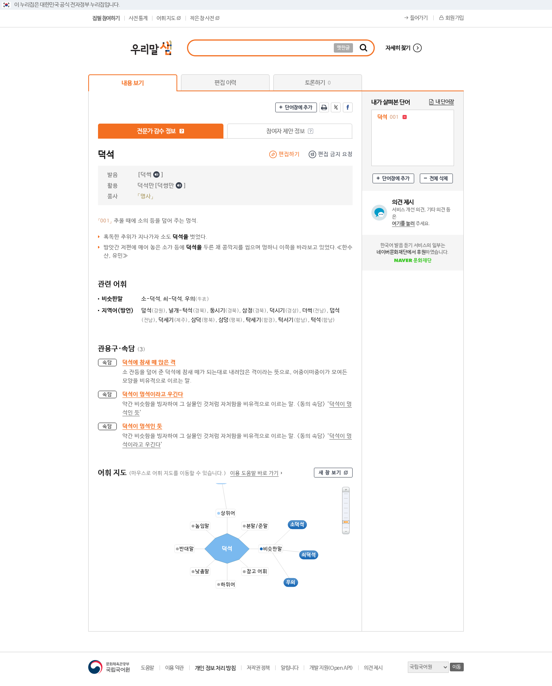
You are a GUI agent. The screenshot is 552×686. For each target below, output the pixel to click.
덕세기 (173, 320)
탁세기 (261, 320)
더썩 (314, 310)
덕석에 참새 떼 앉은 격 (149, 362)
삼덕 (203, 320)
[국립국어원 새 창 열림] (109, 667)
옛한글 (343, 48)
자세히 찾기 (398, 48)
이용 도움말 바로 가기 (254, 473)
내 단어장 (445, 102)
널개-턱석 (188, 310)
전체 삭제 (439, 178)
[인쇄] (324, 107)
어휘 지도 (166, 18)
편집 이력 (225, 82)
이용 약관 (174, 668)
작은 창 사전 (202, 18)
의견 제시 (373, 668)
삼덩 (231, 320)
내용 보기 (132, 83)
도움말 (147, 668)
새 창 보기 (330, 473)
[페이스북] (348, 107)
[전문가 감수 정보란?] (181, 131)
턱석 (323, 320)
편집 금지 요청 (335, 154)
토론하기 (318, 82)
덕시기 (284, 310)
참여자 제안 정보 (286, 131)
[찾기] (363, 47)
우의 (197, 299)
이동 (456, 667)
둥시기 (225, 310)
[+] (346, 489)
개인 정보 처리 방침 (215, 668)
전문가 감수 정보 (157, 131)
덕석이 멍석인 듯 (142, 426)
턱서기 (293, 320)
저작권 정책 (258, 668)
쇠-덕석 (172, 299)
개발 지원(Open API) (331, 668)
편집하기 (289, 154)
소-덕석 (150, 299)
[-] (346, 531)
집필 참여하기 (105, 18)
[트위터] (336, 107)
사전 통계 (138, 18)
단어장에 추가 (298, 107)
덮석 (153, 310)
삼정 (254, 310)
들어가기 (418, 18)
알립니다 (289, 668)
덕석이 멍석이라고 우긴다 (152, 394)
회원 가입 (454, 18)
